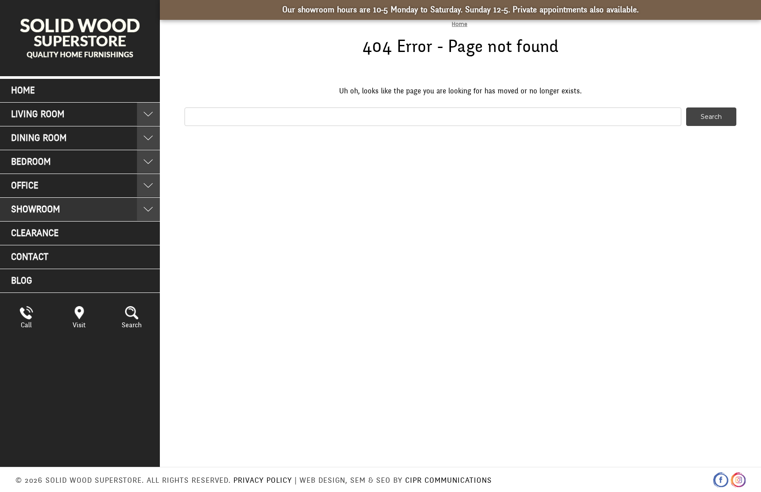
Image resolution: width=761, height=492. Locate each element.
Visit (79, 325)
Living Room (37, 114)
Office (24, 185)
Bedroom (31, 161)
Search (132, 325)
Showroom (35, 209)
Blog (21, 280)
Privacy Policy (262, 480)
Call (26, 325)
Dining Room (38, 138)
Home (23, 90)
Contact (29, 257)
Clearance (35, 233)
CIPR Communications (448, 480)
